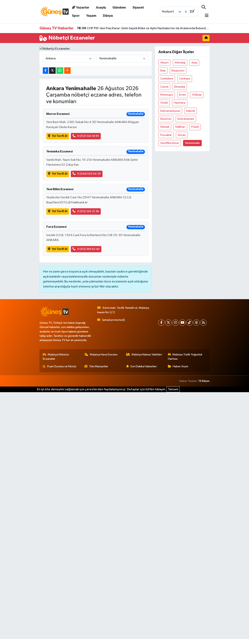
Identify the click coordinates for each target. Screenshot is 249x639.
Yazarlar (82, 7)
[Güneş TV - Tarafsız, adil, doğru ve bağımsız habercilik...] (54, 11)
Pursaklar (166, 135)
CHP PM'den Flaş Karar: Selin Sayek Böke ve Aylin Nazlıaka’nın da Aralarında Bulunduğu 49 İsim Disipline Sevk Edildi (143, 28)
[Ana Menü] (205, 16)
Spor (76, 15)
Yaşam (91, 15)
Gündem (119, 7)
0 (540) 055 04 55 (89, 173)
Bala (163, 70)
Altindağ (179, 62)
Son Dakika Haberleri (143, 366)
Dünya (108, 15)
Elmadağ (179, 86)
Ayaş (194, 62)
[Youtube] (182, 322)
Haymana (179, 102)
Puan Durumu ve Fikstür (61, 366)
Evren (182, 94)
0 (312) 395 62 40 (88, 249)
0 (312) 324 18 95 (88, 135)
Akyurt (164, 62)
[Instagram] (175, 322)
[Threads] (196, 322)
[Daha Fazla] (67, 70)
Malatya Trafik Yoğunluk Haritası (185, 356)
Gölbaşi (197, 94)
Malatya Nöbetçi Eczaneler (56, 356)
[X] (168, 322)
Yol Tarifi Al (59, 135)
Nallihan (180, 126)
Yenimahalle (192, 143)
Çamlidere (166, 78)
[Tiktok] (189, 322)
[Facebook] (161, 322)
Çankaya (184, 78)
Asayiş (101, 7)
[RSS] (203, 322)
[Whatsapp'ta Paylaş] (59, 70)
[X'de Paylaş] (52, 70)
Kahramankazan (170, 110)
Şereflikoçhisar (169, 143)
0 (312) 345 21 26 (88, 211)
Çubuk (164, 86)
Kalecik (190, 110)
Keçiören (166, 118)
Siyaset (138, 7)
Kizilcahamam (185, 118)
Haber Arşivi (180, 366)
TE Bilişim (204, 381)
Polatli (195, 126)
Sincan (182, 135)
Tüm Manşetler (98, 366)
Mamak (164, 126)
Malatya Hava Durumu (103, 354)
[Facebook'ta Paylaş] (45, 70)
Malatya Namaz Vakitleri (147, 354)
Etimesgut (166, 94)
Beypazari (178, 70)
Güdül (164, 102)
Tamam (173, 389)
